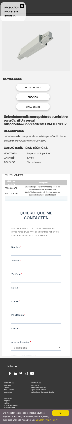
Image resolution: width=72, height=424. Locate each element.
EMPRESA (8, 398)
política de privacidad (11, 405)
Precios (33, 97)
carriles (6, 387)
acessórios (8, 392)
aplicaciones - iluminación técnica (42, 392)
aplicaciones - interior (38, 390)
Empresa (10, 15)
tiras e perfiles (9, 390)
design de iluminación (38, 387)
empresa (7, 401)
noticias (7, 403)
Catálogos (33, 106)
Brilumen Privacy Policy (46, 420)
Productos (12, 7)
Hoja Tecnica (33, 87)
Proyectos (11, 11)
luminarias (7, 385)
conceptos (35, 385)
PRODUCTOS (9, 383)
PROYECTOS (36, 383)
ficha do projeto (9, 407)
